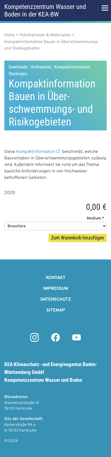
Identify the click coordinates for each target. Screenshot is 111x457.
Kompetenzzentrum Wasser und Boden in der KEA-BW (45, 10)
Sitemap (55, 310)
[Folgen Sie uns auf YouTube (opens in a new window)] (76, 341)
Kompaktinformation (35, 151)
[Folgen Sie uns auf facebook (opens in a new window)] (55, 341)
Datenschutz (55, 299)
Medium (94, 218)
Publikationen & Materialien (45, 35)
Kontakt (55, 278)
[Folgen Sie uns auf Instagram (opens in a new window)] (34, 341)
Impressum (55, 288)
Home (9, 35)
